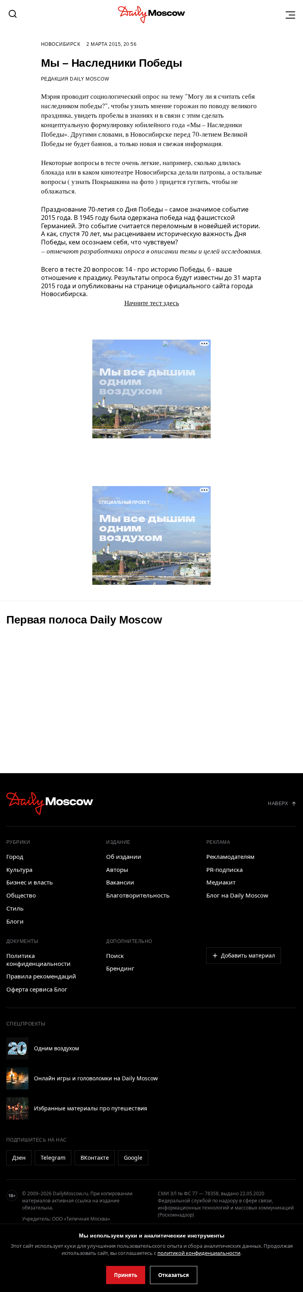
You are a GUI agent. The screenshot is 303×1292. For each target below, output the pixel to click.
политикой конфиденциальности (198, 1252)
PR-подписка (224, 869)
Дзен (19, 1157)
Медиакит (221, 882)
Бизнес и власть (29, 882)
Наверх (278, 803)
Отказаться (173, 1275)
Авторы (117, 869)
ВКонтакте (94, 1157)
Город (14, 856)
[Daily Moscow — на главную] (49, 803)
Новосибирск (60, 44)
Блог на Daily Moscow (237, 895)
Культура (19, 869)
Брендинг (120, 968)
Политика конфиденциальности (38, 959)
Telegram (53, 1157)
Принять (125, 1275)
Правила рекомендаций (41, 976)
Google (133, 1157)
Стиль (15, 908)
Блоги (15, 921)
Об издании (123, 856)
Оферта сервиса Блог (36, 989)
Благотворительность (138, 895)
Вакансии (120, 882)
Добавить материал (248, 955)
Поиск (115, 956)
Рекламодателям (230, 856)
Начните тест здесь (151, 302)
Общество (21, 895)
